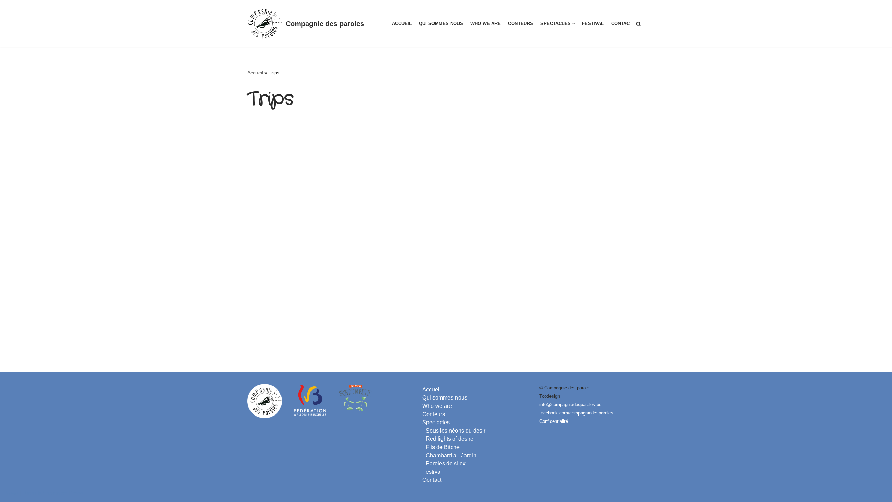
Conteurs (520, 23)
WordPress (69, 493)
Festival (593, 23)
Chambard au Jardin (451, 455)
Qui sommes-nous (441, 23)
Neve (11, 493)
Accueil (402, 23)
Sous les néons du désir (455, 431)
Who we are (485, 23)
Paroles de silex (446, 463)
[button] (573, 24)
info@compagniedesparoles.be (570, 404)
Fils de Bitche (443, 447)
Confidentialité (553, 421)
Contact (621, 23)
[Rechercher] (638, 23)
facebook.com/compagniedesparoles (576, 413)
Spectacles (436, 422)
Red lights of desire (450, 439)
